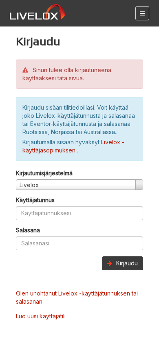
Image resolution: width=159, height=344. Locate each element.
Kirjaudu (126, 263)
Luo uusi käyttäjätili (41, 316)
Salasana (28, 230)
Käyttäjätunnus (35, 199)
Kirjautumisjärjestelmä (44, 173)
